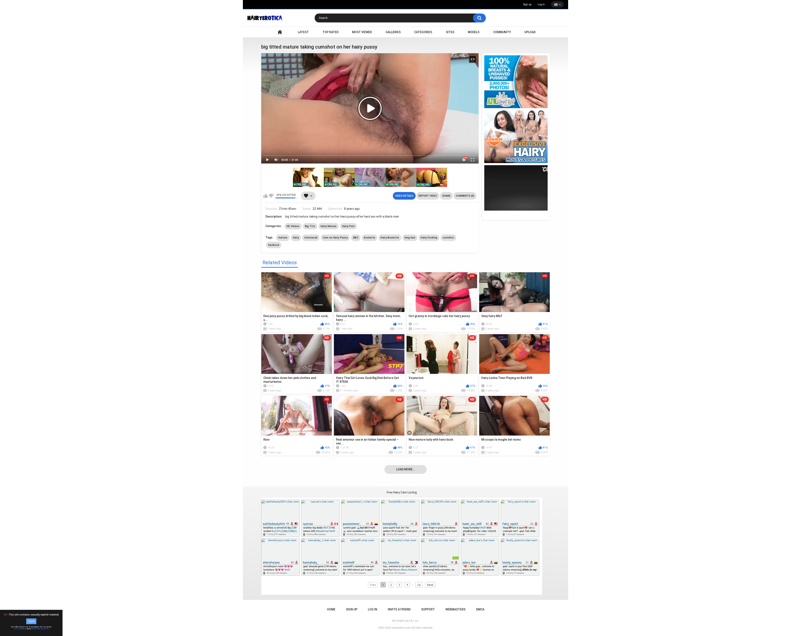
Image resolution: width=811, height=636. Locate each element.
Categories (423, 32)
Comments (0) (465, 195)
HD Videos (293, 226)
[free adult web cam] (370, 177)
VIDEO (280, 32)
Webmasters (455, 609)
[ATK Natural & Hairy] (516, 81)
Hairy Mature (329, 226)
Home (331, 609)
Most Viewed (362, 32)
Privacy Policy (36, 629)
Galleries (393, 32)
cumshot (448, 237)
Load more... (405, 469)
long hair (410, 237)
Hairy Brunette (390, 237)
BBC (355, 237)
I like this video (265, 196)
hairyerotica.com (401, 627)
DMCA (480, 609)
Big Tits (310, 226)
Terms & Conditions (19, 629)
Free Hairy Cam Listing (402, 492)
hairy (296, 237)
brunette (369, 237)
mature (282, 237)
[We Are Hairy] (516, 136)
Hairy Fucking (429, 237)
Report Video (428, 195)
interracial (310, 237)
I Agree (31, 621)
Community (502, 32)
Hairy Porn (348, 226)
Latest (303, 32)
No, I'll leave (45, 629)
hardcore (273, 245)
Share (446, 195)
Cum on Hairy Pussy (335, 237)
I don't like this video (271, 196)
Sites (450, 32)
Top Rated (330, 32)
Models (473, 32)
